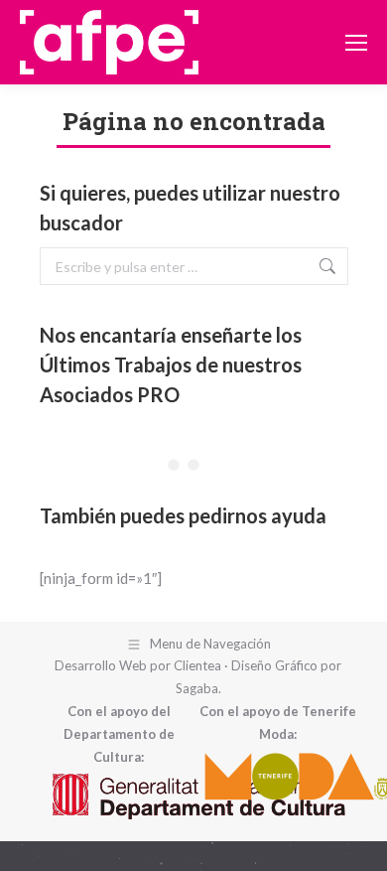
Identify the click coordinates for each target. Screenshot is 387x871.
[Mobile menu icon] (356, 43)
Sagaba (197, 688)
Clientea (197, 665)
